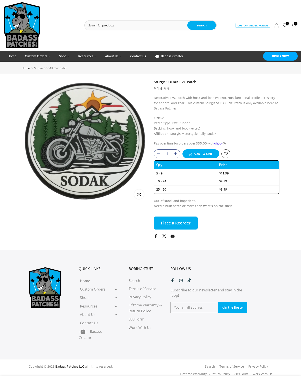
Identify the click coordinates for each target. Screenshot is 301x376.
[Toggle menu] (116, 289)
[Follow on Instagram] (181, 280)
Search (134, 280)
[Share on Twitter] (164, 236)
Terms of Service (142, 288)
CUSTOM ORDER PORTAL (253, 25)
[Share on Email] (173, 236)
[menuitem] (11, 56)
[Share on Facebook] (156, 236)
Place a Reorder (176, 223)
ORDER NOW (280, 56)
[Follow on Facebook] (173, 280)
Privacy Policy (140, 297)
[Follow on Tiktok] (189, 280)
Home (26, 68)
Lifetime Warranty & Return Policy (205, 374)
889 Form (136, 319)
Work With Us (140, 327)
